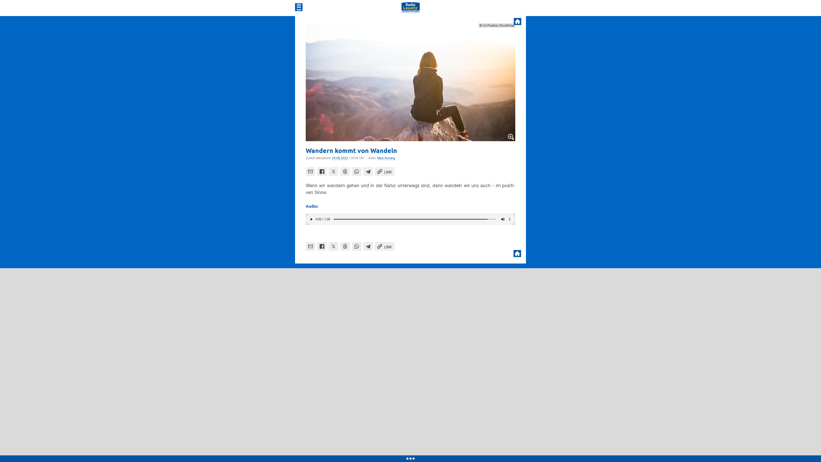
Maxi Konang (386, 158)
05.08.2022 (340, 158)
